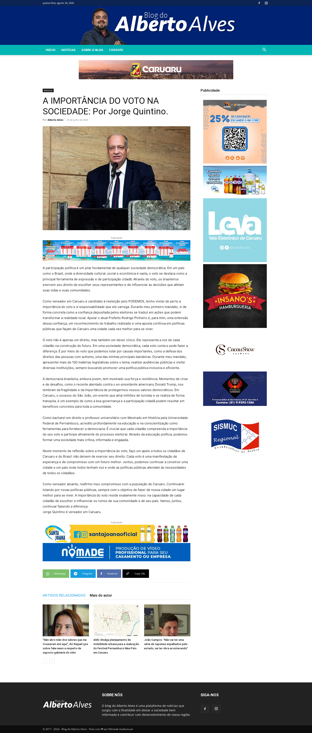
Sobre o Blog (92, 50)
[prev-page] (45, 661)
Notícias (68, 50)
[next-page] (52, 661)
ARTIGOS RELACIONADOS (64, 595)
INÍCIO (50, 50)
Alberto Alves (55, 119)
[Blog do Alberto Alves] (156, 25)
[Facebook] (259, 3)
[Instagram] (266, 3)
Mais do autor (101, 595)
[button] (264, 50)
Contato (116, 50)
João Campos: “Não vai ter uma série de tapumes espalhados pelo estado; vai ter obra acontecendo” (166, 644)
